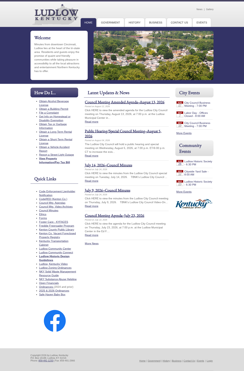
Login (210, 361)
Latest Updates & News (108, 92)
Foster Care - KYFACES (53, 221)
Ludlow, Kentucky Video (53, 263)
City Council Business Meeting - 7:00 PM (197, 104)
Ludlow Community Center (55, 248)
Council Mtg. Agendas (52, 202)
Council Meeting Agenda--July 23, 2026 (114, 215)
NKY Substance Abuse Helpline (58, 279)
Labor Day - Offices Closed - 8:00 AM (196, 114)
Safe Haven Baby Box (52, 294)
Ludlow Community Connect (56, 252)
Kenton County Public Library (56, 229)
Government (154, 361)
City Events (189, 92)
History (166, 361)
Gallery (210, 9)
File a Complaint (49, 112)
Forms (43, 218)
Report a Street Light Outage (56, 154)
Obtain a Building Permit (53, 108)
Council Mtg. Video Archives (56, 206)
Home (142, 361)
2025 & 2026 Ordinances (54, 290)
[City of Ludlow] (55, 23)
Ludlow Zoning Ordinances (55, 267)
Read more (91, 121)
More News (92, 243)
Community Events (190, 148)
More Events (184, 133)
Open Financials (49, 283)
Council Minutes (48, 210)
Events (200, 361)
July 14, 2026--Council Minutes (108, 164)
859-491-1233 (46, 360)
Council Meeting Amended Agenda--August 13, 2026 (125, 101)
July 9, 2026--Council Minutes (107, 190)
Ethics (42, 214)
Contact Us (189, 361)
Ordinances (46, 286)
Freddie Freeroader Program (56, 225)
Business (176, 361)
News (199, 9)
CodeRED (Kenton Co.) (53, 198)
